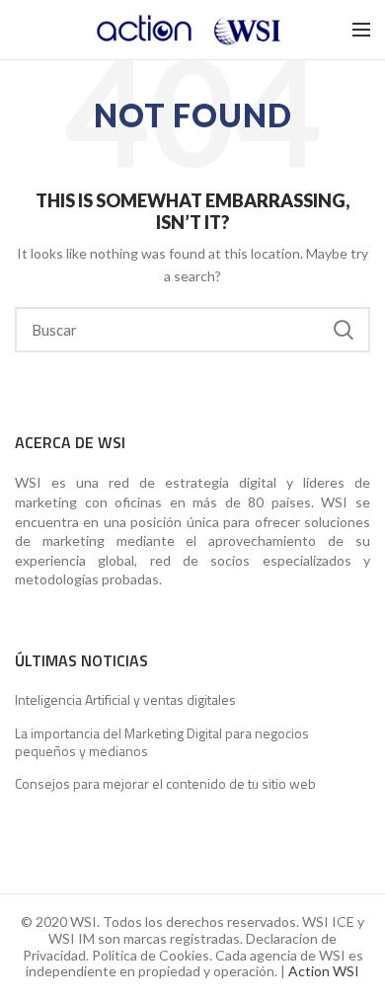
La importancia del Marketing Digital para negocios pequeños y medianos (162, 742)
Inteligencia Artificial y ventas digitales (125, 700)
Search (343, 329)
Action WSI (323, 970)
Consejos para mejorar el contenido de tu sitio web (165, 784)
